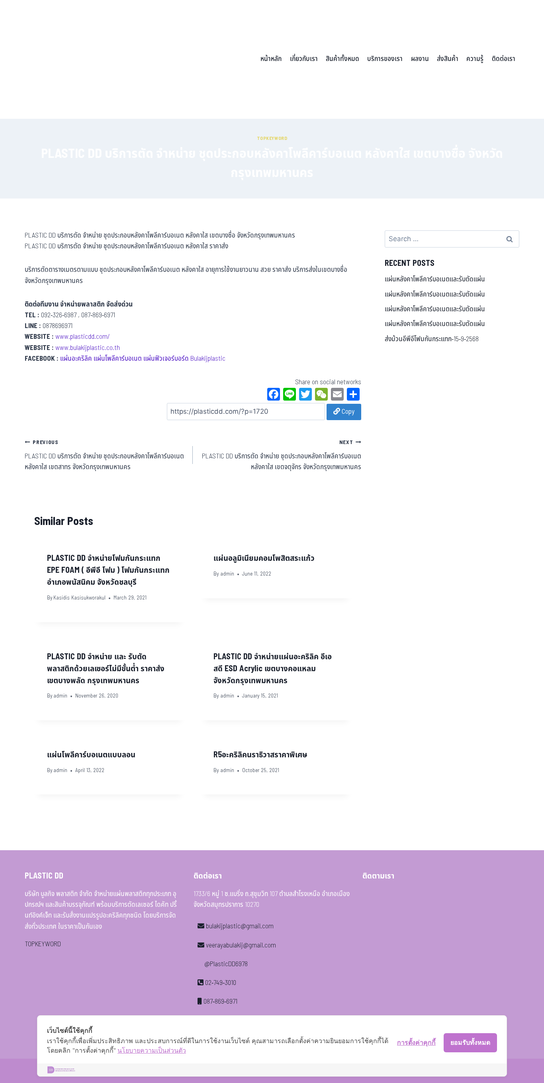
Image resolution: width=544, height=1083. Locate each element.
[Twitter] (305, 395)
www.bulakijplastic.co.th (87, 348)
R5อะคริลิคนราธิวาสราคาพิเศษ (260, 755)
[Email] (337, 395)
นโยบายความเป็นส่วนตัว (151, 1050)
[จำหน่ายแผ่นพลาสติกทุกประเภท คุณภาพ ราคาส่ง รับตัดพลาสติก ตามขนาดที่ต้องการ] (80, 59)
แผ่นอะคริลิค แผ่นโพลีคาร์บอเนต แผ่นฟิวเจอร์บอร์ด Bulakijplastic (142, 359)
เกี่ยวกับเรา (304, 59)
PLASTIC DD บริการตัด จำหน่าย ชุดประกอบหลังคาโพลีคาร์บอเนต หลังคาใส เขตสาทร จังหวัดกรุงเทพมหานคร (104, 455)
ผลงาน (420, 59)
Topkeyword (272, 138)
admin (227, 574)
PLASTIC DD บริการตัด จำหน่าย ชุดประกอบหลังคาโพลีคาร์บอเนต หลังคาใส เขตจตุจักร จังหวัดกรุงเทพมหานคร (281, 455)
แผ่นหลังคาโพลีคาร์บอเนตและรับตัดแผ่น (435, 279)
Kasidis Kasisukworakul (79, 598)
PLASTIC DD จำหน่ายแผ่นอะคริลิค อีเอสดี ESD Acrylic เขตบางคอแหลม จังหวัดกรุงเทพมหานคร (272, 669)
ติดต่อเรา (503, 59)
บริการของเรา (385, 59)
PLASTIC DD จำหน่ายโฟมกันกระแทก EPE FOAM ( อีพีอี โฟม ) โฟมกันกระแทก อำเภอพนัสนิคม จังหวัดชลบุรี (108, 570)
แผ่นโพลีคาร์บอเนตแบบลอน (91, 755)
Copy (347, 412)
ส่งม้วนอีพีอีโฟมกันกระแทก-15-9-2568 (432, 339)
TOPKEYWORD (43, 944)
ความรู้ (474, 59)
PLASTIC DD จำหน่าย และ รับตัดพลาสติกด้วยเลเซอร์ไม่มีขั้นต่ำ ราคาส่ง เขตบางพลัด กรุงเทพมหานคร (105, 669)
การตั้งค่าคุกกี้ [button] (416, 1042)
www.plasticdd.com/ (82, 337)
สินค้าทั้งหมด (342, 59)
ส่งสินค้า (447, 59)
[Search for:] (452, 239)
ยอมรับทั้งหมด (470, 1042)
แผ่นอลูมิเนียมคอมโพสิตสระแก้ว (264, 558)
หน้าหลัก (271, 59)
